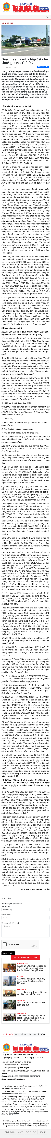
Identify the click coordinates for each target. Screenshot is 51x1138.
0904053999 (41, 1106)
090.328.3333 (20, 1093)
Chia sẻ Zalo (43, 67)
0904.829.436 (19, 1088)
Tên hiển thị (5, 906)
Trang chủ (10, 1132)
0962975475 (35, 1076)
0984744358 (13, 1076)
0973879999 (24, 1076)
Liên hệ (42, 1132)
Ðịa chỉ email (6, 915)
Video (20, 1132)
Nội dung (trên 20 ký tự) (10, 923)
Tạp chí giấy (31, 1132)
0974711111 (14, 1114)
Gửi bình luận (8, 953)
